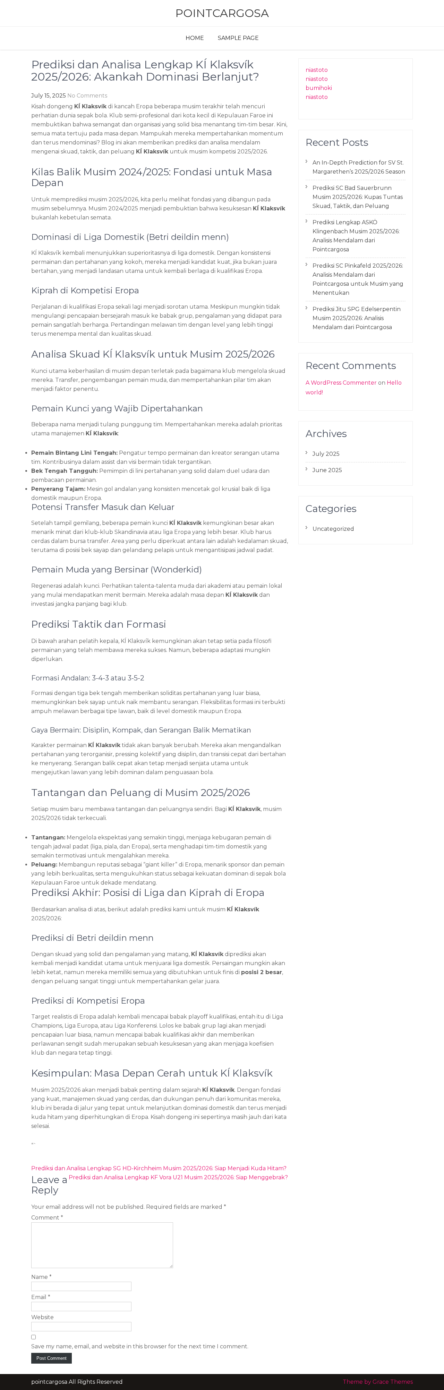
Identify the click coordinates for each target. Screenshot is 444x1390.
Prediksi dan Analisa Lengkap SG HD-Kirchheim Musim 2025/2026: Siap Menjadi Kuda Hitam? (159, 1168)
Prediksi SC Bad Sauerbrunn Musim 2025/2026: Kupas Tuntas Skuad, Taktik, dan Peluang (358, 197)
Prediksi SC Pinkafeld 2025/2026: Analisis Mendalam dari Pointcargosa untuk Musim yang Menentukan (358, 279)
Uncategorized (333, 529)
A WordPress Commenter (341, 382)
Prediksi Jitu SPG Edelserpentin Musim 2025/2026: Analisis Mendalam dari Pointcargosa (357, 318)
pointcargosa (222, 13)
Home (195, 38)
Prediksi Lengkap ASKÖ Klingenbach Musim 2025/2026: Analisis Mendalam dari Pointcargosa (356, 236)
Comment (47, 1217)
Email (40, 1297)
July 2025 (326, 454)
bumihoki (319, 88)
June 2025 (327, 470)
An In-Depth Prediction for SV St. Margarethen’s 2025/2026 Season (359, 167)
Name (41, 1277)
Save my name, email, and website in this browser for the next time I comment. (139, 1346)
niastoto (317, 70)
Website (42, 1317)
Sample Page (238, 38)
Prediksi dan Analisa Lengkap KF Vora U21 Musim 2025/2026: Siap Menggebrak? (178, 1177)
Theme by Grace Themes (378, 1382)
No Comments (87, 95)
